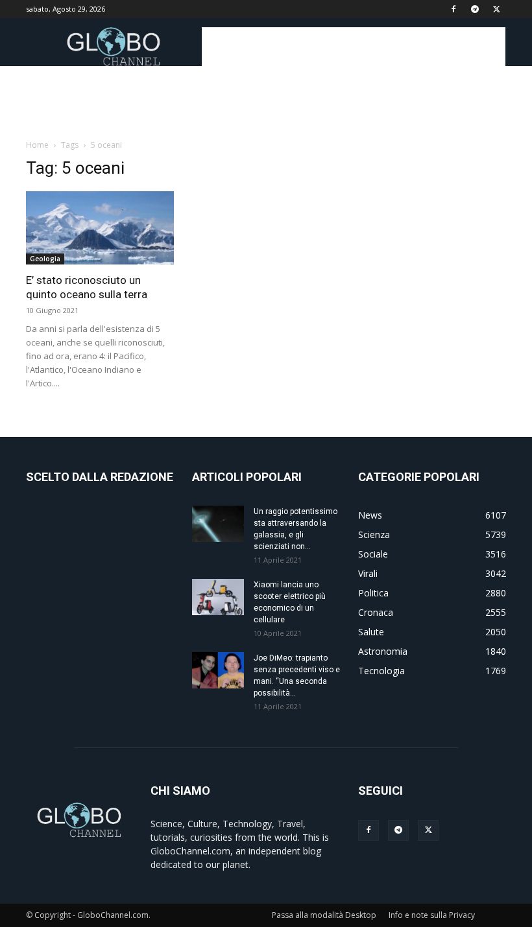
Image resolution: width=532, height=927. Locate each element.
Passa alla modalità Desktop (324, 915)
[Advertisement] (353, 46)
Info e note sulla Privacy (432, 915)
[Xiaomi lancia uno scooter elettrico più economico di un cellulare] (218, 597)
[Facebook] (453, 9)
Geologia (45, 258)
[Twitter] (496, 9)
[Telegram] (475, 9)
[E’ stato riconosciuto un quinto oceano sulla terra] (100, 227)
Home (37, 144)
